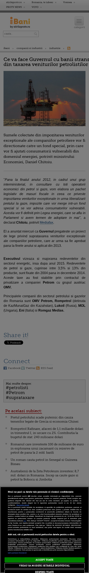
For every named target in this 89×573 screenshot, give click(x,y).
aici (25, 521)
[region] (44, 530)
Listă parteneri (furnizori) (17, 553)
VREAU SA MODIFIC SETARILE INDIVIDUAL (44, 565)
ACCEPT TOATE (44, 560)
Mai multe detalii (23, 505)
